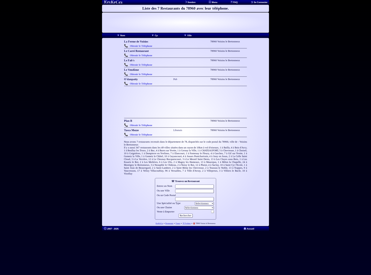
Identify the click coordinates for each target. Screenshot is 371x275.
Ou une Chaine (164, 207)
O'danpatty (131, 79)
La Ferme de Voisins (136, 41)
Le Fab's (129, 60)
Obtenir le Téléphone (141, 46)
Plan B (128, 120)
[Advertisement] (185, 22)
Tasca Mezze (131, 130)
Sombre (191, 2)
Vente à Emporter (165, 211)
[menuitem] (121, 35)
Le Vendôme (131, 69)
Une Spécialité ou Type (169, 203)
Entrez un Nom (164, 186)
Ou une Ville (163, 190)
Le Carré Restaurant (136, 50)
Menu (214, 2)
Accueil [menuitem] (249, 228)
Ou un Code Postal (166, 195)
